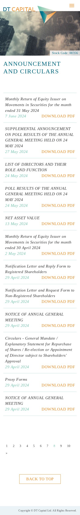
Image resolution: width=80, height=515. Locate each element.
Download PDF (58, 116)
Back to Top (40, 479)
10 (68, 446)
